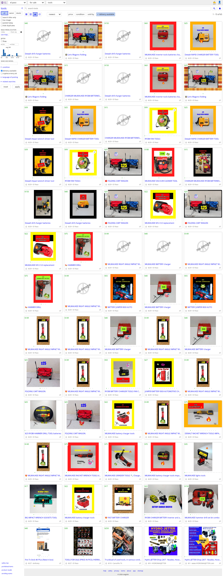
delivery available (9, 71)
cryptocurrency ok (10, 73)
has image (7, 20)
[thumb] (31, 14)
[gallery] (35, 14)
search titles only (9, 17)
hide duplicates (9, 25)
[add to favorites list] (26, 57)
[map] (39, 14)
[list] (26, 14)
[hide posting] (60, 57)
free (5, 41)
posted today (8, 23)
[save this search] (220, 8)
